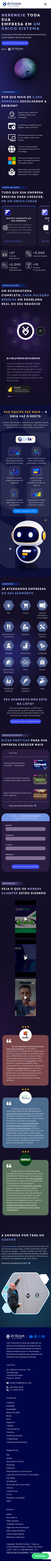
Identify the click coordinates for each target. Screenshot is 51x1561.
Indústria (10, 1468)
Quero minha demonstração (25, 867)
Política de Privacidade (17, 1552)
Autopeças (11, 1481)
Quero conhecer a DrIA (25, 511)
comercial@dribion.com (21, 1383)
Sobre (9, 1514)
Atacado (10, 1465)
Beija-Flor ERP (13, 1413)
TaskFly (9, 1426)
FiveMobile (11, 1409)
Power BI (10, 1422)
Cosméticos (12, 1491)
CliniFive (10, 1432)
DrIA (8, 1419)
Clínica (9, 1488)
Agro (8, 1501)
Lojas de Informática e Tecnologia (22, 1475)
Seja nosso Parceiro (15, 1531)
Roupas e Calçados (15, 1498)
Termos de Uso (37, 1552)
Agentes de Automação (17, 1527)
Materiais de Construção (18, 1485)
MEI (8, 1455)
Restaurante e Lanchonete (19, 1471)
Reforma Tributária (15, 1537)
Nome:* (8, 825)
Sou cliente (11, 1518)
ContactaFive (12, 1429)
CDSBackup (12, 1439)
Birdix (9, 1416)
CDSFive (10, 1403)
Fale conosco (12, 1521)
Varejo (9, 1458)
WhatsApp (40, 1556)
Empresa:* (9, 835)
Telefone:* (9, 854)
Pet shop (10, 1478)
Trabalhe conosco (14, 1524)
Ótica (9, 1494)
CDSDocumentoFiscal (16, 1442)
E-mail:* (8, 845)
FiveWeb (10, 1406)
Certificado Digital (15, 1534)
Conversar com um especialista (25, 721)
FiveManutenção (14, 1436)
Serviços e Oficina (15, 1461)
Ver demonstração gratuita (15, 43)
